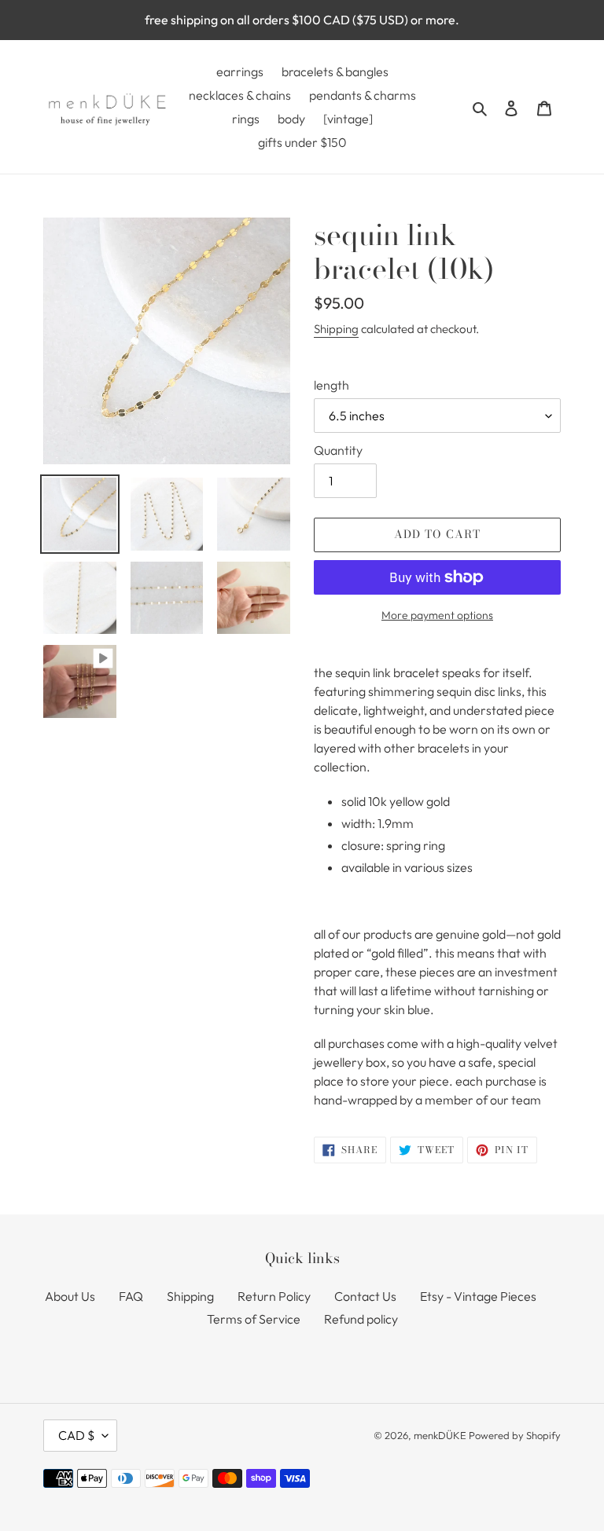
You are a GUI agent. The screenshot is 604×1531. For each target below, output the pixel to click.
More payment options (437, 615)
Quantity (338, 450)
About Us (70, 1296)
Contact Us (365, 1296)
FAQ (131, 1296)
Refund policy (361, 1319)
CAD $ (76, 1435)
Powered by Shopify (515, 1435)
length (331, 385)
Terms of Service (253, 1319)
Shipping (336, 328)
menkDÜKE (440, 1435)
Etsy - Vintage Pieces (478, 1296)
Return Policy (274, 1296)
